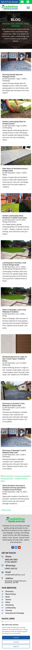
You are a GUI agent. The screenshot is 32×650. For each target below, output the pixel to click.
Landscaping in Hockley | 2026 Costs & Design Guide (14, 264)
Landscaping (7, 128)
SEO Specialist (10, 79)
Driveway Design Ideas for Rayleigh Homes (12, 76)
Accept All (16, 637)
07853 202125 (11, 568)
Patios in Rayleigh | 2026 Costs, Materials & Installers (14, 311)
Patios (4, 175)
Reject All (16, 646)
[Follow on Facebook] (12, 547)
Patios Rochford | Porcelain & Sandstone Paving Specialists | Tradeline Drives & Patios (14, 488)
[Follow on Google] (16, 547)
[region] (16, 636)
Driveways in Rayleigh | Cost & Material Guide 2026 (14, 452)
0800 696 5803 (11, 559)
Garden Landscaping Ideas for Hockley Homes (14, 123)
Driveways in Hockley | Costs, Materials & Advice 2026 (13, 404)
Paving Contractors (9, 222)
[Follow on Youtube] (19, 547)
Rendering (6, 365)
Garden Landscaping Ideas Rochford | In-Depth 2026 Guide (14, 217)
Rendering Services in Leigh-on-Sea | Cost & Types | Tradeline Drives (14, 359)
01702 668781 (11, 562)
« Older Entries (6, 510)
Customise (16, 642)
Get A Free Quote (9, 1)
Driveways (6, 81)
